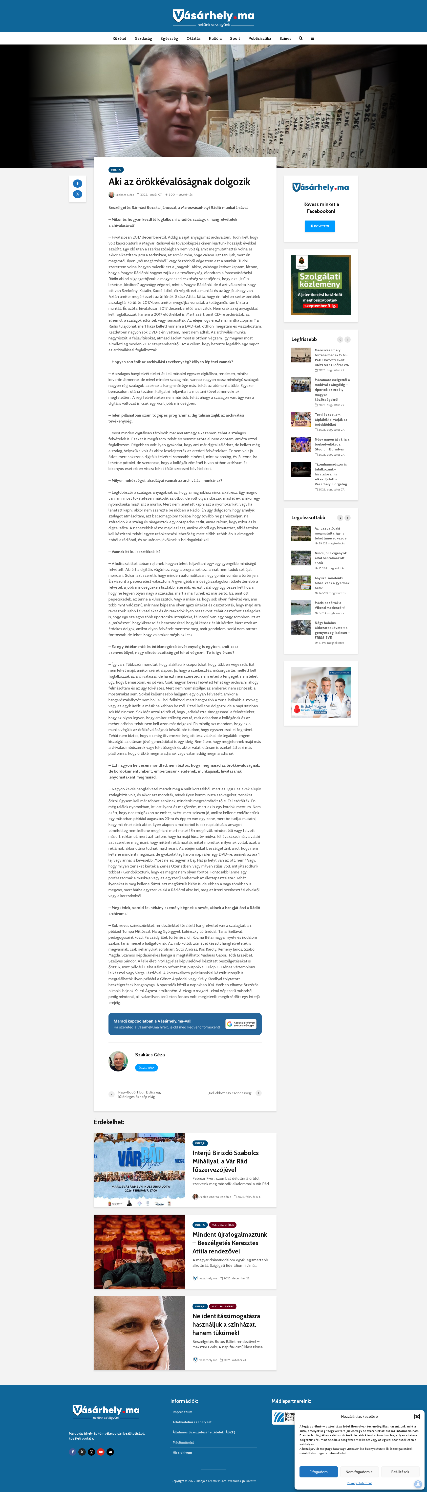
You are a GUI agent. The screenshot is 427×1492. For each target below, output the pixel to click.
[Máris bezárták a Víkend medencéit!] (301, 607)
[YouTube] (101, 1452)
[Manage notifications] (418, 1484)
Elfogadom (319, 1472)
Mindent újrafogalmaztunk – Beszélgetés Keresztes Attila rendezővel (229, 1242)
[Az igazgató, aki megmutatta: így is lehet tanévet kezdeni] (301, 533)
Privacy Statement (359, 1483)
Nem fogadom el (359, 1472)
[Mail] (110, 1452)
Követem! (321, 226)
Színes (285, 38)
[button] (417, 1416)
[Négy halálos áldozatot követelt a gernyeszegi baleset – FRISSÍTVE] (301, 627)
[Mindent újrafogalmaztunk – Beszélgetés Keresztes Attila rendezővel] (139, 1251)
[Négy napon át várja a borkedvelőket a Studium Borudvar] (301, 444)
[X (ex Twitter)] (82, 1452)
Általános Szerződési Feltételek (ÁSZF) (204, 1432)
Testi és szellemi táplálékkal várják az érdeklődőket (331, 419)
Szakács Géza (124, 195)
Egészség (169, 38)
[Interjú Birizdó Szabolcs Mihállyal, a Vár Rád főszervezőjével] (139, 1169)
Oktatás (194, 38)
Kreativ (251, 1481)
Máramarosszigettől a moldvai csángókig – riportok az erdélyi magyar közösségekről (332, 390)
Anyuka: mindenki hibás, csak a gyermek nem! (332, 583)
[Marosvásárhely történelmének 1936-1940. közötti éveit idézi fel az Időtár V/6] (301, 354)
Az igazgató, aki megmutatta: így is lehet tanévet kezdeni (332, 533)
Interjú (116, 169)
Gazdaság (143, 38)
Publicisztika (260, 38)
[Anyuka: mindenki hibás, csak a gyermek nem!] (301, 582)
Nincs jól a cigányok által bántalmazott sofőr (331, 558)
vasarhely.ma (208, 1278)
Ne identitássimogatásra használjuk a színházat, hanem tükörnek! (226, 1324)
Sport (235, 38)
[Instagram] (91, 1452)
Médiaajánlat (183, 1442)
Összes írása (146, 1067)
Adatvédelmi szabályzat (192, 1422)
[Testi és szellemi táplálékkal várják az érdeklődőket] (301, 419)
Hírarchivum (182, 1452)
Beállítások (400, 1472)
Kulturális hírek (223, 1224)
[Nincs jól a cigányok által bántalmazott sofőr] (301, 558)
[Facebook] (72, 1452)
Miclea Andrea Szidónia (215, 1197)
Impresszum (182, 1412)
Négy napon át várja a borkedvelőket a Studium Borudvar (332, 444)
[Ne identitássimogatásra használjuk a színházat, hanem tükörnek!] (139, 1333)
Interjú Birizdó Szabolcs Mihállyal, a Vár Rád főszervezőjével (225, 1161)
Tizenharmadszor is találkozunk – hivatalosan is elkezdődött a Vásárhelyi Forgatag (331, 474)
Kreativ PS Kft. (217, 1481)
